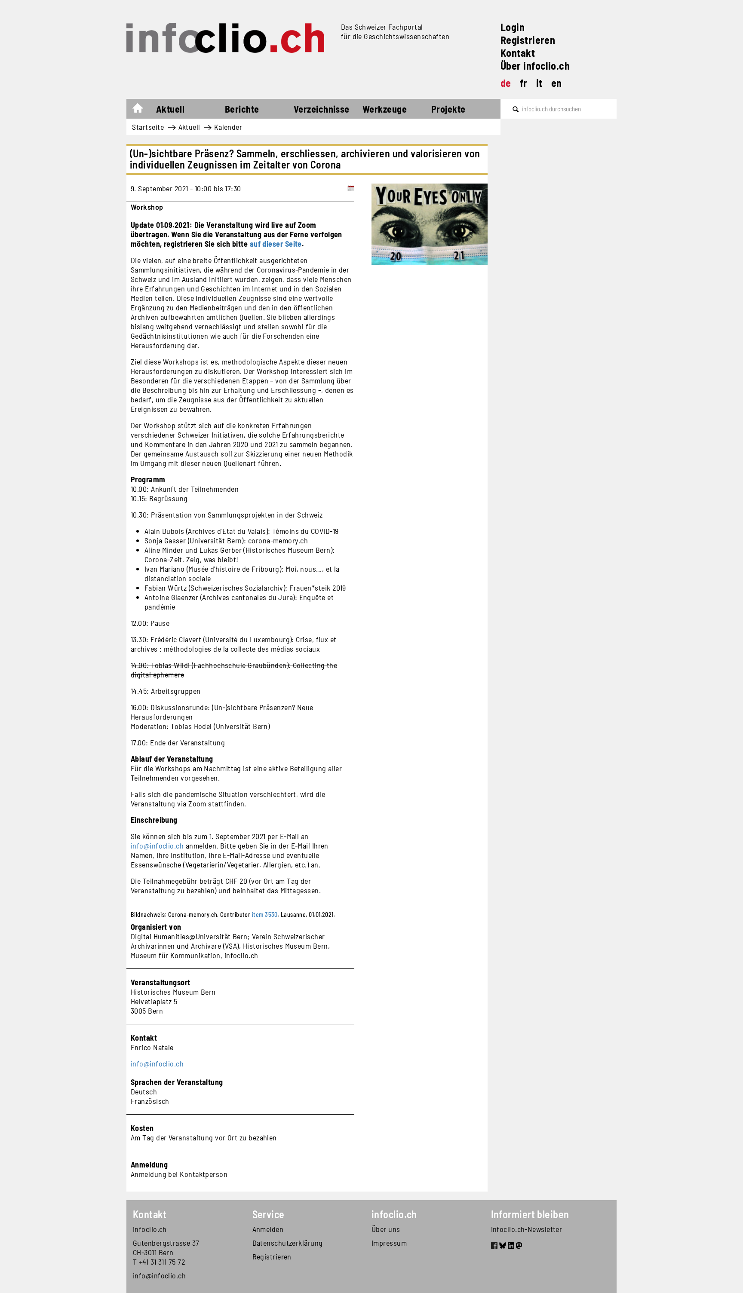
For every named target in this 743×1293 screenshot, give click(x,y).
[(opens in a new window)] (494, 1246)
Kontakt (517, 52)
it (539, 83)
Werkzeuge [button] (384, 108)
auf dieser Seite (276, 243)
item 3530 (265, 914)
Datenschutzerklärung (287, 1242)
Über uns (386, 1229)
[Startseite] (230, 38)
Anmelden (268, 1229)
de (505, 83)
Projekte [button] (448, 108)
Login (512, 27)
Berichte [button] (242, 108)
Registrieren (527, 40)
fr (524, 83)
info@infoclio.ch (157, 845)
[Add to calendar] (350, 188)
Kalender (228, 127)
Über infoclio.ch (535, 65)
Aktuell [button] (170, 108)
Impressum (389, 1242)
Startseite (142, 110)
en (556, 83)
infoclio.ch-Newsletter (526, 1229)
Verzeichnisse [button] (322, 108)
